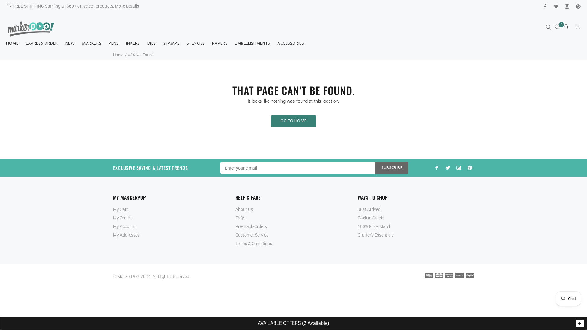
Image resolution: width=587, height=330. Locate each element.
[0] (557, 23)
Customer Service (251, 235)
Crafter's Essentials (376, 235)
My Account (124, 226)
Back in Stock (370, 217)
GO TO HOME (293, 121)
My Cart (120, 209)
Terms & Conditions (253, 243)
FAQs (240, 217)
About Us (244, 209)
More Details (127, 6)
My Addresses (126, 235)
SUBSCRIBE (391, 167)
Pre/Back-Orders (251, 226)
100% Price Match (375, 226)
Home (118, 55)
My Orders (122, 217)
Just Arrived (369, 209)
